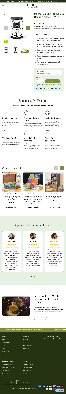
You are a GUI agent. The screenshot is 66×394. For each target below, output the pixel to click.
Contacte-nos (26, 348)
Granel (37, 34)
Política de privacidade (31, 387)
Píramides (46, 34)
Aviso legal (34, 388)
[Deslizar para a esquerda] (6, 28)
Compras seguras (27, 370)
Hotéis (3, 345)
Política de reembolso (19, 387)
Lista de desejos (27, 345)
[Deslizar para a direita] (28, 28)
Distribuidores (26, 373)
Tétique (10, 387)
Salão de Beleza (6, 351)
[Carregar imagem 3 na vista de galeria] (25, 50)
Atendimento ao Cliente (8, 367)
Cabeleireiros (5, 355)
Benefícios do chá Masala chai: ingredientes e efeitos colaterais (47, 299)
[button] (3, 6)
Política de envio (26, 388)
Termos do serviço (16, 388)
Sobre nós (25, 339)
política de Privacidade (28, 364)
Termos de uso (5, 370)
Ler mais (40, 318)
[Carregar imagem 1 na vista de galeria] (6, 50)
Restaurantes (5, 342)
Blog (24, 342)
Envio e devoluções (7, 364)
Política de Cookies (27, 367)
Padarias (4, 348)
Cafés (3, 339)
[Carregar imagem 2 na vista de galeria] (16, 50)
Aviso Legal (5, 373)
